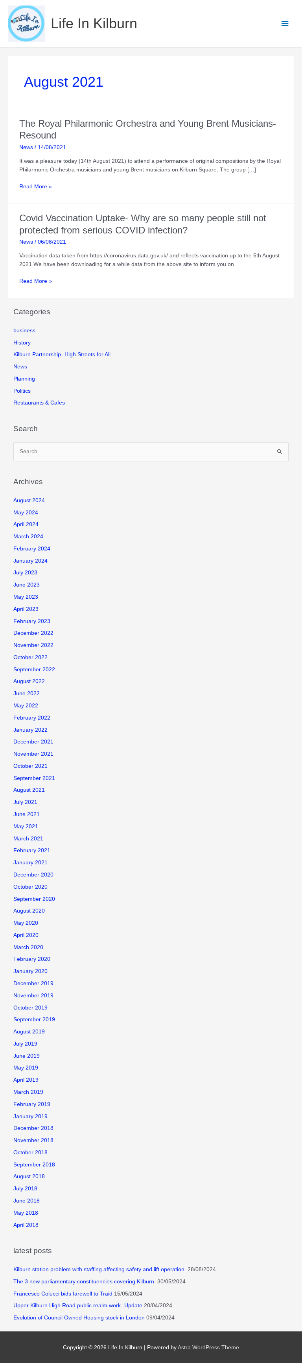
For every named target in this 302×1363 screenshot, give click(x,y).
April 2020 (26, 935)
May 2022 (25, 706)
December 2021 (33, 742)
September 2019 (34, 1019)
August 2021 (29, 790)
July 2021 (25, 802)
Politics (22, 391)
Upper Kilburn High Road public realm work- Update (77, 1305)
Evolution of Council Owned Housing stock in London (79, 1318)
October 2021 (30, 766)
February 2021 (31, 850)
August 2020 (29, 911)
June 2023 (26, 585)
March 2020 (28, 947)
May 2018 (25, 1213)
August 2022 (29, 681)
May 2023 (25, 597)
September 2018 (34, 1165)
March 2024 (28, 536)
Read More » (35, 187)
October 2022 (30, 657)
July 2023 (25, 573)
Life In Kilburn (94, 23)
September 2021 (34, 778)
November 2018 (33, 1140)
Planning (24, 379)
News (26, 147)
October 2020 (30, 887)
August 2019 (29, 1032)
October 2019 (30, 1008)
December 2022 (33, 633)
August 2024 (29, 500)
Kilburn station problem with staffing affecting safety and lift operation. (99, 1269)
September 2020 (34, 899)
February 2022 (31, 718)
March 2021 (28, 839)
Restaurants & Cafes (39, 403)
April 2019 (26, 1080)
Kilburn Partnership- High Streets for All (61, 354)
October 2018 (30, 1152)
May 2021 (25, 826)
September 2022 (34, 669)
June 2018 (26, 1201)
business (24, 330)
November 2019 (33, 996)
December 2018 (33, 1128)
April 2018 (26, 1225)
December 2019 (33, 983)
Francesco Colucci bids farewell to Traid (62, 1294)
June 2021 (26, 814)
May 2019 (25, 1068)
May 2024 (25, 513)
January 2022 (30, 730)
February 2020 (31, 959)
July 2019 (25, 1044)
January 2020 (30, 971)
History (22, 343)
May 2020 (25, 923)
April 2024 (26, 524)
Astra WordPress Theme (208, 1347)
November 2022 (33, 645)
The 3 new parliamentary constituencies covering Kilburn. (84, 1282)
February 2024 (31, 549)
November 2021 (33, 754)
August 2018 (29, 1176)
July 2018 (25, 1189)
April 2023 (26, 609)
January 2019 (30, 1116)
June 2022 (26, 693)
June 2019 (26, 1056)
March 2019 (28, 1092)
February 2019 (31, 1104)
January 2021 (30, 863)
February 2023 (31, 621)
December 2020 (33, 875)
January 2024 (30, 561)
